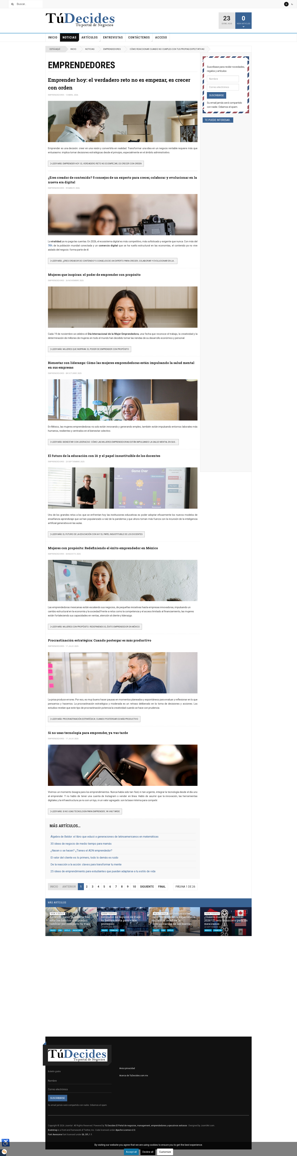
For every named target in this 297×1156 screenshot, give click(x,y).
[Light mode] (286, 4)
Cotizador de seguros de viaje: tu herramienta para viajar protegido (121, 920)
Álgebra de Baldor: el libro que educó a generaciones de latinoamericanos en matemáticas (104, 836)
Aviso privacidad (127, 1068)
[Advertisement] (226, 242)
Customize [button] (165, 1152)
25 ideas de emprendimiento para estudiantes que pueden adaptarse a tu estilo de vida (103, 871)
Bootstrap (52, 1130)
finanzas (114, 930)
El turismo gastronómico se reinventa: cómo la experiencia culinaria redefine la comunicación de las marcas (174, 919)
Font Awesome (55, 1134)
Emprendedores (112, 49)
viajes (53, 930)
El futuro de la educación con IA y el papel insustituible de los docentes (104, 456)
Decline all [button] (147, 1152)
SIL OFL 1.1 (87, 1134)
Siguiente (147, 886)
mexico (208, 930)
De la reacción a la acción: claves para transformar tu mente (86, 864)
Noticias (69, 37)
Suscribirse (216, 95)
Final (162, 886)
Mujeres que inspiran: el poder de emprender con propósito (94, 275)
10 (134, 886)
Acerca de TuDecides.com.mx (133, 1075)
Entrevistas (113, 37)
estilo (67, 930)
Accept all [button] (131, 1152)
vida (60, 930)
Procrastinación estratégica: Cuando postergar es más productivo (99, 640)
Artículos (89, 37)
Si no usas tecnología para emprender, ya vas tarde (88, 733)
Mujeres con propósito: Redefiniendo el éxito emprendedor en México (103, 548)
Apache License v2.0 (125, 1130)
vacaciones (77, 930)
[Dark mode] (292, 4)
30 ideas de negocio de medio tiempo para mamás (81, 843)
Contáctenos (139, 37)
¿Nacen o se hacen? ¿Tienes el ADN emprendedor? (81, 850)
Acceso (161, 37)
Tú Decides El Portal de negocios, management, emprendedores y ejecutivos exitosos (146, 1125)
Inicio (52, 37)
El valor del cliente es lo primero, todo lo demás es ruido (84, 857)
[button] (241, 912)
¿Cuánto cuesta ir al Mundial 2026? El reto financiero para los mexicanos (226, 920)
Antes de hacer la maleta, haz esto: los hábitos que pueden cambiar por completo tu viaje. (70, 920)
